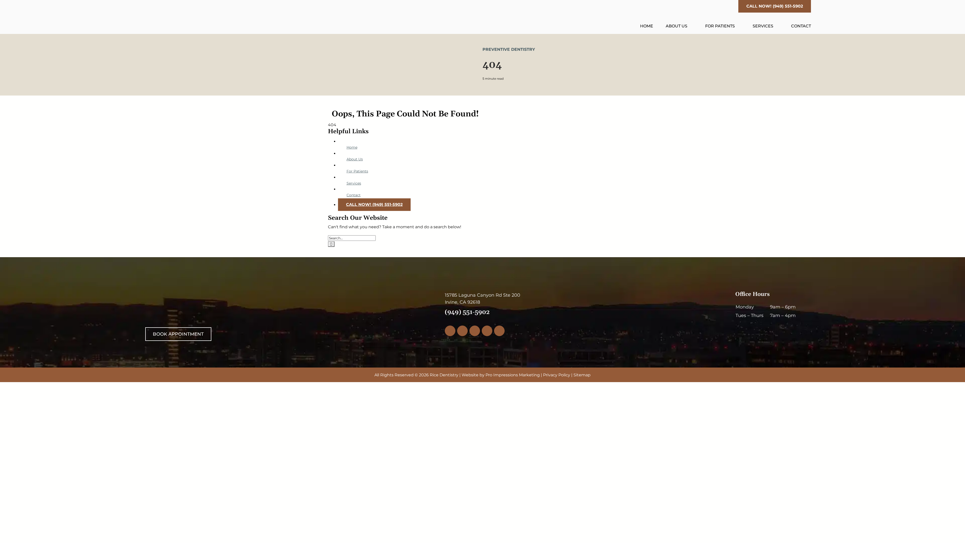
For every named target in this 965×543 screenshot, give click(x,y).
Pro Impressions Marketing (513, 375)
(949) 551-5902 (467, 312)
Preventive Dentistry (508, 49)
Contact (354, 195)
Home (352, 147)
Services (354, 183)
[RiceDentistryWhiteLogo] (196, 293)
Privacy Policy (556, 375)
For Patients (357, 171)
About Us (355, 159)
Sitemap (582, 375)
